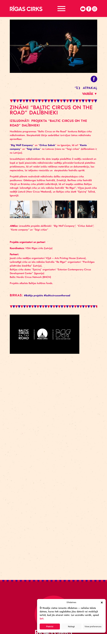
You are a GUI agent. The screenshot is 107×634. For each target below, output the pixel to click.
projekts (38, 295)
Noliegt (71, 626)
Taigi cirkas (33, 149)
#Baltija (28, 295)
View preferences (93, 626)
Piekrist (49, 626)
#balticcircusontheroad (57, 295)
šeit (41, 618)
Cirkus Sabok (47, 145)
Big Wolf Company (22, 145)
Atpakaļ (90, 88)
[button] (101, 602)
